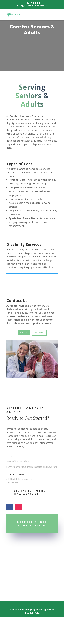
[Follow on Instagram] (18, 507)
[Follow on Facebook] (9, 507)
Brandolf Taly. (32, 613)
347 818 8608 (32, 3)
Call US (24, 332)
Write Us (39, 332)
